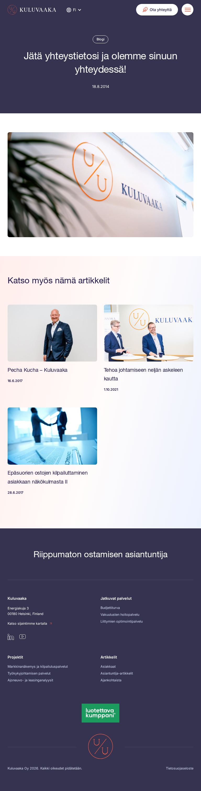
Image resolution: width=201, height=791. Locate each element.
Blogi (100, 39)
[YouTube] (22, 637)
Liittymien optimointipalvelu (121, 621)
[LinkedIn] (11, 637)
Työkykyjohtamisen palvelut (29, 673)
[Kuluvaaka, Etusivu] (32, 9)
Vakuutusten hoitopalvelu (119, 615)
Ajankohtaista (110, 680)
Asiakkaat (108, 666)
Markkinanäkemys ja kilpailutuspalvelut (38, 666)
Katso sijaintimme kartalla (27, 623)
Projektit (15, 657)
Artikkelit (108, 657)
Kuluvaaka (17, 598)
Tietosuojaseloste (179, 768)
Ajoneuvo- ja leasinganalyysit (30, 680)
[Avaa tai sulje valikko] (187, 9)
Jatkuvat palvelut (116, 598)
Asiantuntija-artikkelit (116, 673)
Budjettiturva (110, 608)
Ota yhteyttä (161, 9)
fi (74, 10)
